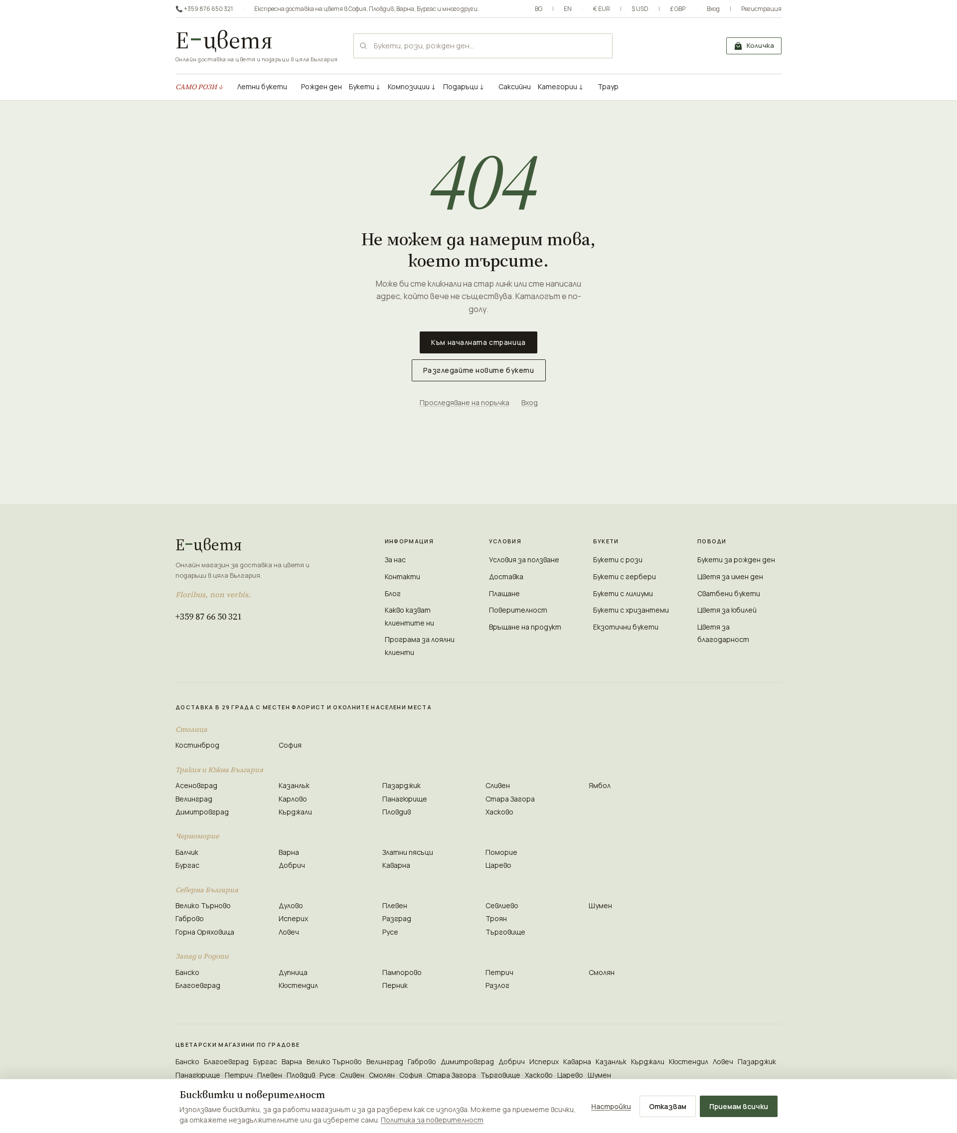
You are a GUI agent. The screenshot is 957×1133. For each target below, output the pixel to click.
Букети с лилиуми (623, 593)
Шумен (600, 905)
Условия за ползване (524, 559)
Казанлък (294, 785)
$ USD (640, 8)
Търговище (505, 932)
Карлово (293, 799)
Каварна (396, 865)
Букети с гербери (624, 576)
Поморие (501, 852)
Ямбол (600, 785)
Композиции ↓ (412, 86)
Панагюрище (404, 799)
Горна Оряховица (204, 932)
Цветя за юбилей (727, 610)
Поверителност (518, 610)
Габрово (189, 918)
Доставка (506, 576)
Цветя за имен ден (730, 576)
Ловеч (289, 932)
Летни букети (262, 86)
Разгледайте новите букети (478, 370)
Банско (187, 972)
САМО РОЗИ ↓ (199, 87)
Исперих (293, 918)
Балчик (186, 852)
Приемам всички (738, 1106)
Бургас (426, 8)
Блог (393, 593)
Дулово (291, 905)
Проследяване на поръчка (464, 402)
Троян (496, 918)
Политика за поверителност (432, 1120)
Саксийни (514, 86)
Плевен (394, 905)
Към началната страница (478, 342)
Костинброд (197, 745)
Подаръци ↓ (463, 86)
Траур (608, 86)
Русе (390, 932)
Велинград (193, 799)
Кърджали (295, 811)
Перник (395, 985)
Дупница (293, 972)
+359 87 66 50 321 (208, 616)
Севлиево (501, 905)
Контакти (402, 576)
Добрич (292, 865)
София (357, 8)
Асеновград (196, 785)
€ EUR (601, 8)
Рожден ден (321, 86)
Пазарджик (401, 785)
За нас (395, 559)
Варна (405, 8)
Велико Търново (203, 905)
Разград (396, 918)
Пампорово (402, 972)
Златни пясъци (407, 852)
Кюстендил (298, 985)
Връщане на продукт (525, 627)
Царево (498, 865)
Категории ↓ (561, 86)
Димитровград (202, 811)
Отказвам (667, 1106)
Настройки (611, 1106)
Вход (713, 8)
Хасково (499, 811)
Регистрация (761, 8)
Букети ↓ (365, 86)
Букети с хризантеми (631, 610)
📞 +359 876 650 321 (204, 8)
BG (538, 8)
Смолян (602, 972)
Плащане (504, 593)
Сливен (497, 785)
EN (568, 8)
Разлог (497, 985)
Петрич (499, 972)
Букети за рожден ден (736, 559)
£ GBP (677, 8)
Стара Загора (510, 799)
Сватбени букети (728, 593)
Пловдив (381, 8)
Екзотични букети (625, 627)
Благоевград (197, 985)
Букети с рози (617, 559)
